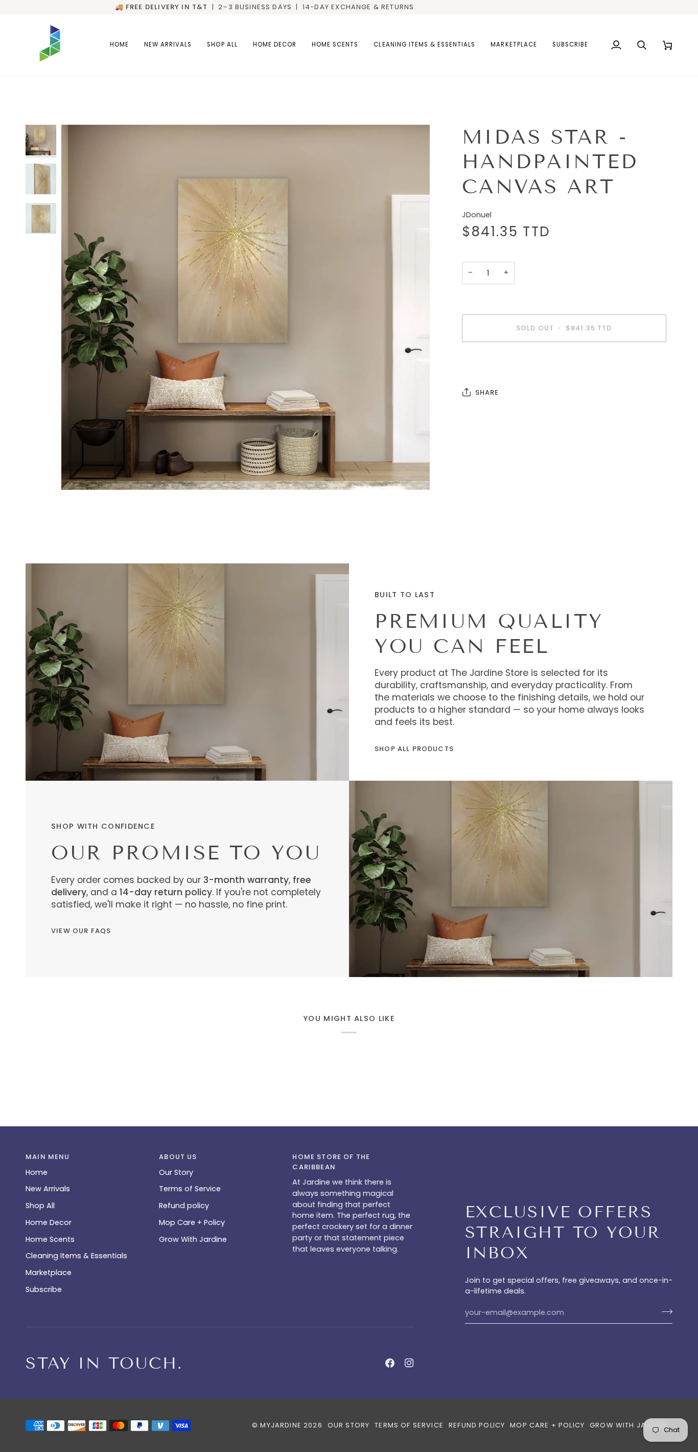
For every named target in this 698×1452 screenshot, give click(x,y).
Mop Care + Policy (192, 1222)
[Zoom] (80, 471)
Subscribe (44, 1289)
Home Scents (50, 1239)
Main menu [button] (48, 1157)
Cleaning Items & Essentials (76, 1256)
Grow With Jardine (193, 1239)
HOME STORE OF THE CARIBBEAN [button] (331, 1162)
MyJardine (280, 1425)
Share (487, 392)
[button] (274, 45)
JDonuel (477, 215)
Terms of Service (190, 1189)
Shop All (40, 1205)
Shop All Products (414, 749)
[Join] (664, 1311)
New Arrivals (48, 1189)
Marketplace (49, 1272)
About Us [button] (178, 1157)
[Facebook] (389, 1363)
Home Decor (49, 1222)
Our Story (176, 1172)
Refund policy (184, 1205)
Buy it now (564, 363)
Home (37, 1172)
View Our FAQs (81, 931)
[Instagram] (409, 1363)
